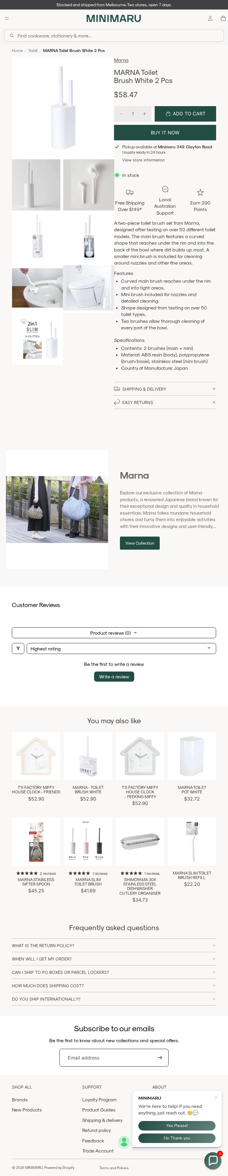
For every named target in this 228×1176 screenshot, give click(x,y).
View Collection (139, 542)
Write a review (114, 676)
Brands (20, 1099)
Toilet (33, 50)
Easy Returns (137, 402)
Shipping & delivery (102, 1120)
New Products (27, 1109)
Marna (121, 60)
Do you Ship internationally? (46, 999)
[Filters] (18, 648)
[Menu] (7, 18)
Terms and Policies (114, 1168)
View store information (143, 160)
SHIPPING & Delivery (144, 389)
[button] (212, 1160)
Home (17, 50)
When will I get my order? (42, 958)
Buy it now (165, 133)
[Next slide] (105, 756)
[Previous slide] (70, 756)
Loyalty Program (99, 1099)
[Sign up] (159, 1057)
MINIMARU (33, 1167)
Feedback (93, 1140)
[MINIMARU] (113, 18)
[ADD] (51, 771)
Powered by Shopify (59, 1167)
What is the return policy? (43, 945)
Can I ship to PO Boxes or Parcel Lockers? (60, 972)
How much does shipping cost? (48, 985)
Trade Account (98, 1150)
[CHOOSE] (103, 856)
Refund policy (96, 1130)
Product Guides (98, 1109)
